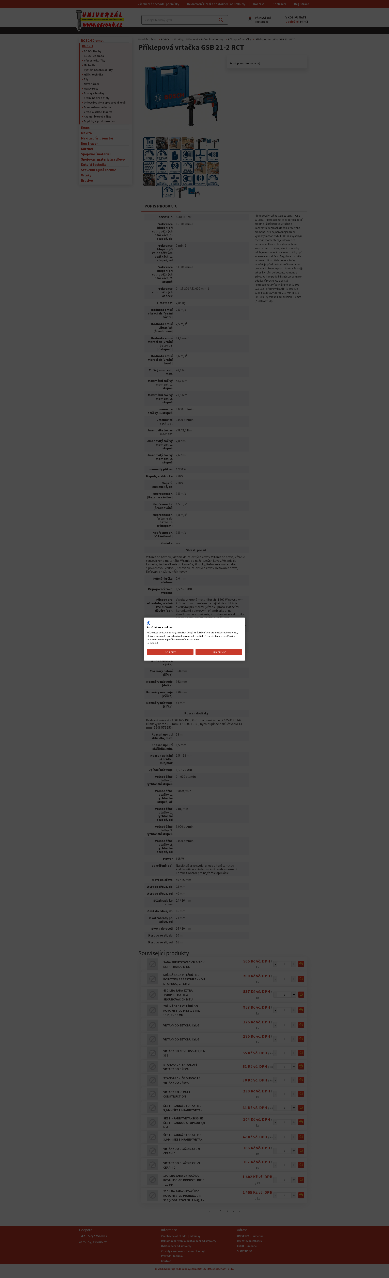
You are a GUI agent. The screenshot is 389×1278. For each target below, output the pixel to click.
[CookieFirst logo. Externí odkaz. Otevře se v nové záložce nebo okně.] (148, 623)
